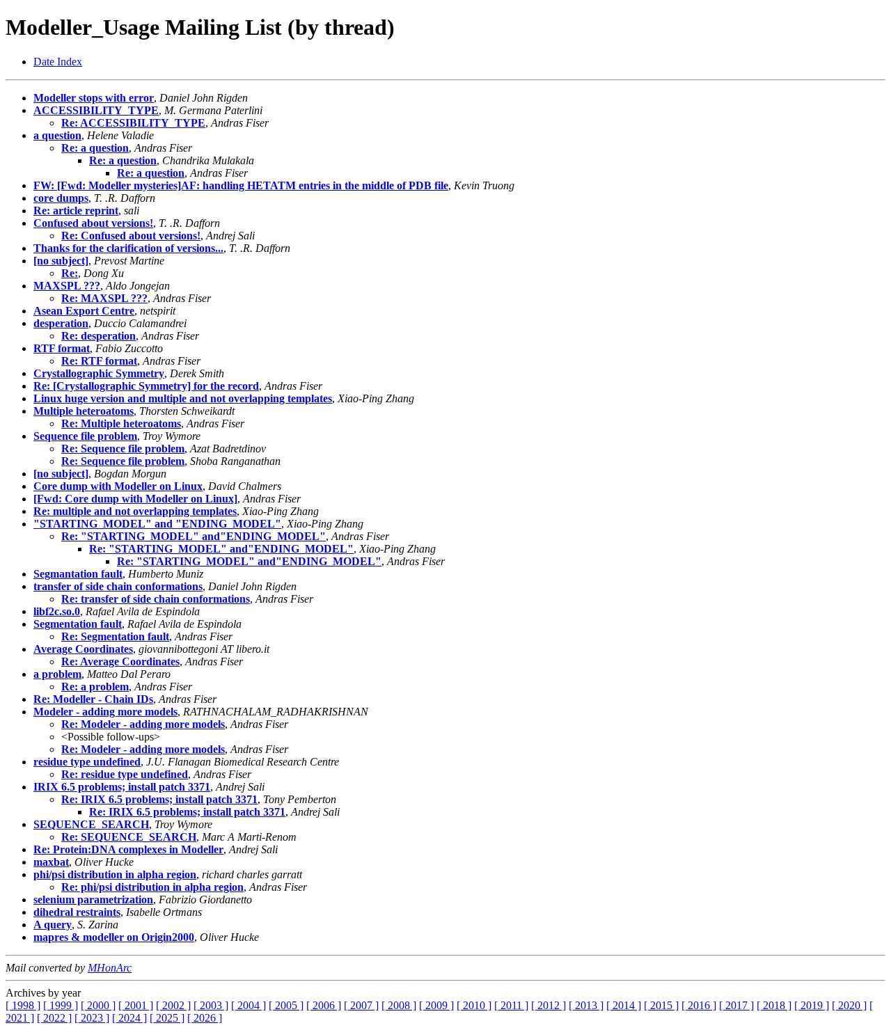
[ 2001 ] (135, 1005)
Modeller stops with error (93, 98)
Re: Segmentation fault (115, 636)
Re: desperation (98, 336)
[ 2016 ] (698, 1005)
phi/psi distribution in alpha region (114, 874)
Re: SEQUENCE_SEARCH (128, 837)
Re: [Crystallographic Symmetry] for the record (146, 386)
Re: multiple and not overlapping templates (135, 511)
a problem (57, 674)
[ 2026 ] (204, 1018)
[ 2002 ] (173, 1005)
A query (52, 924)
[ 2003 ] (211, 1005)
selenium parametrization (93, 899)
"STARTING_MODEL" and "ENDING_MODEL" (157, 524)
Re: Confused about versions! (130, 235)
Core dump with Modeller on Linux (118, 486)
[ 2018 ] (774, 1005)
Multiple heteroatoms (83, 411)
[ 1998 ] (23, 1005)
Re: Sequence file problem (122, 448)
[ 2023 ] (91, 1018)
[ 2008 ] (398, 1005)
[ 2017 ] (736, 1005)
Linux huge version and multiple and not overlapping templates (182, 398)
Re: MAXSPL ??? (104, 298)
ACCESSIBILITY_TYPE (96, 110)
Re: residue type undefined (124, 774)
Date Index (57, 62)
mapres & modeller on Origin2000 (113, 937)
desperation (60, 323)
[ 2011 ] (511, 1005)
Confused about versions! (93, 223)
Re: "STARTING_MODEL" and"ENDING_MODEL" (193, 536)
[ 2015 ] (661, 1005)
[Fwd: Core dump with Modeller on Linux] (135, 499)
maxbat (51, 862)
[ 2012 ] (548, 1005)
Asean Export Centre (83, 311)
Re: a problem (95, 686)
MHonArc (110, 968)
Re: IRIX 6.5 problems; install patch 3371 (159, 799)
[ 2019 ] (811, 1005)
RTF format (61, 348)
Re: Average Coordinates (120, 661)
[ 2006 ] (323, 1005)
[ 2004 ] (248, 1005)
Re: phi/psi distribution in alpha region (152, 887)
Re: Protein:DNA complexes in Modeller (128, 849)
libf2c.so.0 (56, 611)
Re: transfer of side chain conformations (155, 599)
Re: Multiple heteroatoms (121, 423)
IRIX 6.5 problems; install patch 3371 (121, 787)
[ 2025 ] (167, 1018)
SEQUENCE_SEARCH (91, 824)
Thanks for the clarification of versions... (128, 248)
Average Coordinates (83, 649)
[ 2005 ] (286, 1005)
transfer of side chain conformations (118, 586)
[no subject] (60, 261)
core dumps (60, 198)
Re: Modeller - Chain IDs (93, 699)
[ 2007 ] (361, 1005)
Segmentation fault (77, 624)
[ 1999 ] (60, 1005)
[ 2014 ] (623, 1005)
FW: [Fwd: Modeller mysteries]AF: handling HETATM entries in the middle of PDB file (240, 185)
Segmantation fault (78, 574)
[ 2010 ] (474, 1005)
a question (57, 135)
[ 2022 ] (54, 1018)
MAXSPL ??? (66, 286)
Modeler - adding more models (105, 712)
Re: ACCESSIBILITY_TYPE (133, 123)
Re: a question (95, 148)
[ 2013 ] (586, 1005)
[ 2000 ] (98, 1005)
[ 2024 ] (129, 1018)
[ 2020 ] (849, 1005)
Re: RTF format (99, 361)
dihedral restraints (76, 912)
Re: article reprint (75, 210)
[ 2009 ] (436, 1005)
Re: (69, 273)
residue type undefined (87, 762)
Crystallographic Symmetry (98, 373)
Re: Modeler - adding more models (143, 724)
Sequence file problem (85, 436)
